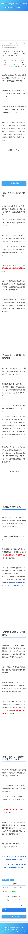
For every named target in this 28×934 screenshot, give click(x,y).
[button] (25, 446)
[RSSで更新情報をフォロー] (20, 900)
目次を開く (15, 183)
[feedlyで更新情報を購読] (8, 900)
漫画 (12, 879)
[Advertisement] (14, 26)
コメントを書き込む (14, 916)
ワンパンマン (6, 879)
